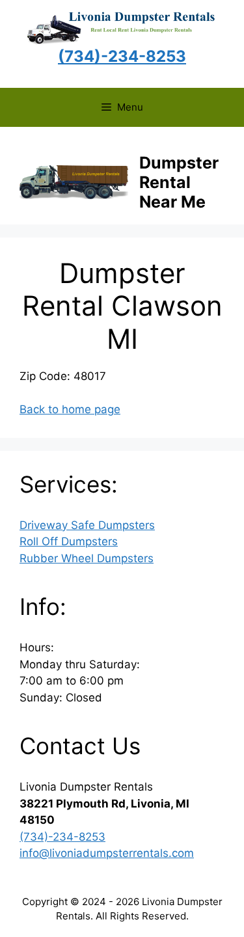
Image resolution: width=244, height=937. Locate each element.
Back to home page (70, 409)
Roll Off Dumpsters (69, 541)
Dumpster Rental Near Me (179, 182)
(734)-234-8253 (62, 836)
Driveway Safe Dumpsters (87, 525)
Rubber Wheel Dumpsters (87, 558)
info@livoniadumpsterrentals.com (107, 853)
